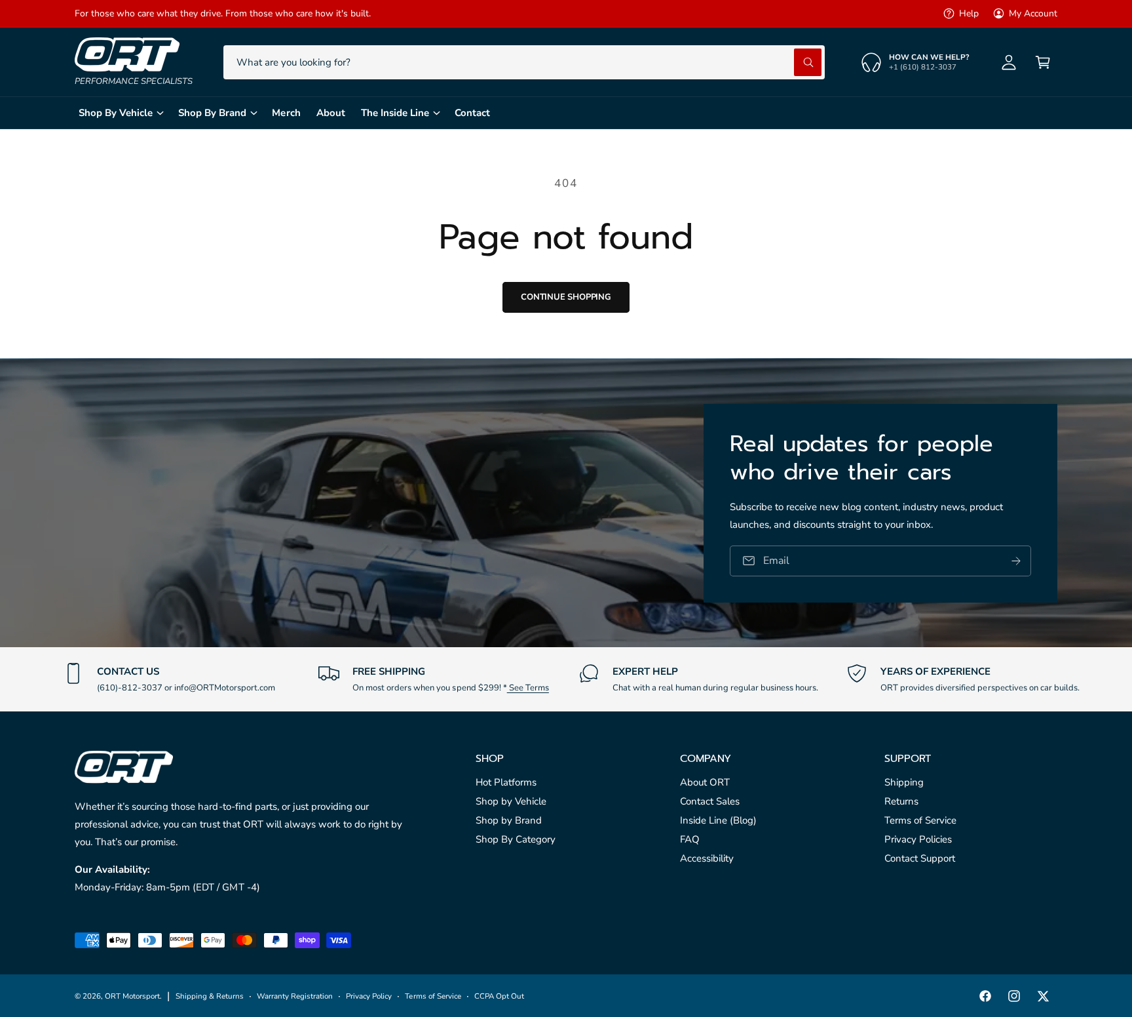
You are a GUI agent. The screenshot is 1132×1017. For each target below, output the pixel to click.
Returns (901, 801)
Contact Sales (710, 801)
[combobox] (524, 62)
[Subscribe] (1016, 560)
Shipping (904, 782)
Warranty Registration (295, 996)
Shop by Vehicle (511, 801)
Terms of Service (920, 820)
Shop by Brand (509, 820)
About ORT (705, 782)
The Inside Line (395, 112)
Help (969, 13)
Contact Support (919, 858)
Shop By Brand (212, 112)
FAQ (690, 839)
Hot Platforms (506, 782)
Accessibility (707, 858)
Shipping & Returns (210, 996)
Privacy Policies (918, 839)
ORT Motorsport (132, 996)
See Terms (528, 688)
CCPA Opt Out (499, 996)
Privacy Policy (369, 996)
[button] (1043, 62)
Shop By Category (516, 839)
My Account (1033, 13)
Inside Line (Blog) (718, 820)
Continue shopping (566, 297)
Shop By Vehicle (116, 112)
